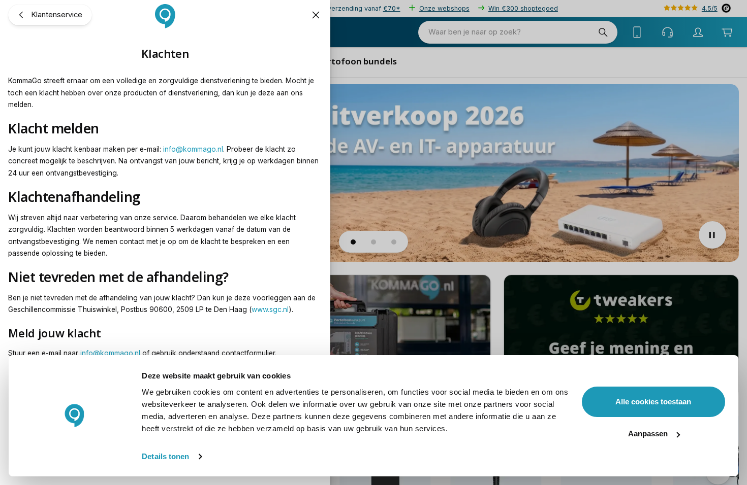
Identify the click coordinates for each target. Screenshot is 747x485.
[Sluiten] (316, 15)
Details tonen (165, 456)
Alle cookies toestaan (653, 401)
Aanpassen (648, 433)
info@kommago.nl (193, 149)
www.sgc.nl (270, 309)
